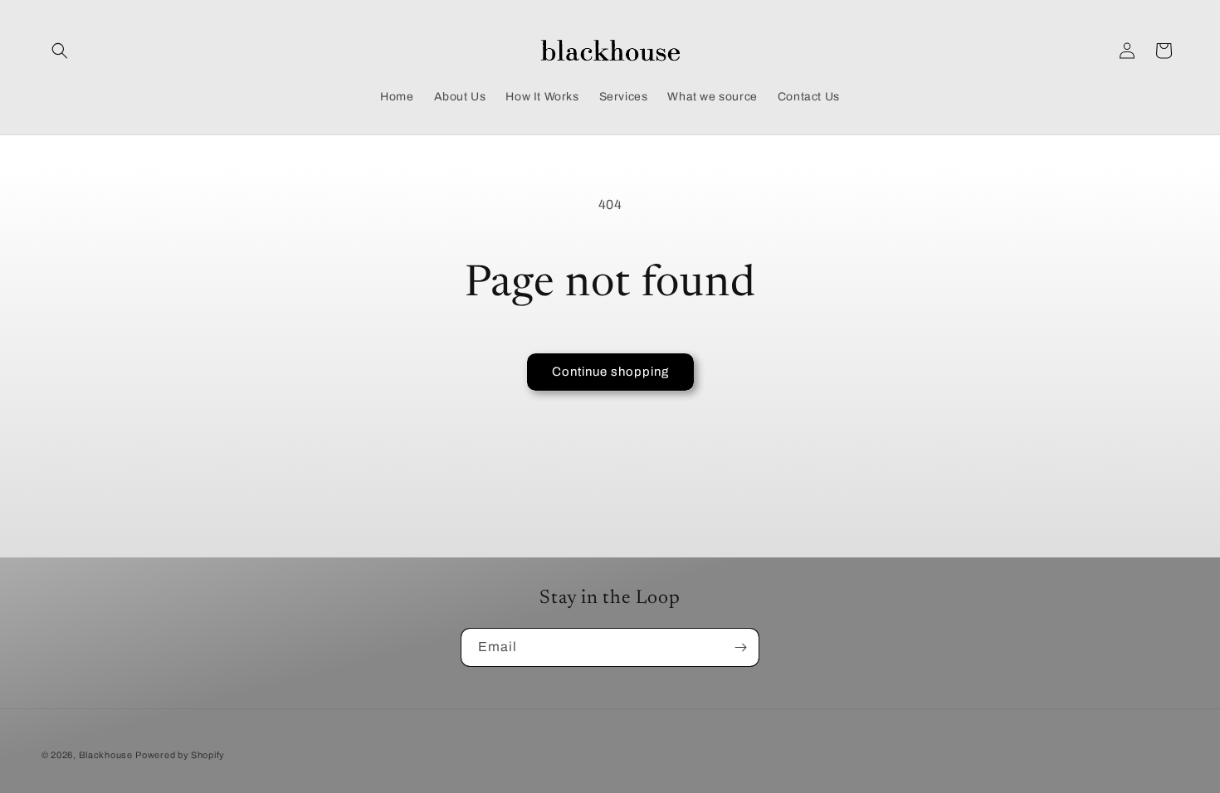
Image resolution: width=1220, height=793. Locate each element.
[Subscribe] (740, 647)
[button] (59, 50)
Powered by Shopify (180, 755)
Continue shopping (610, 371)
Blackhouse (106, 755)
